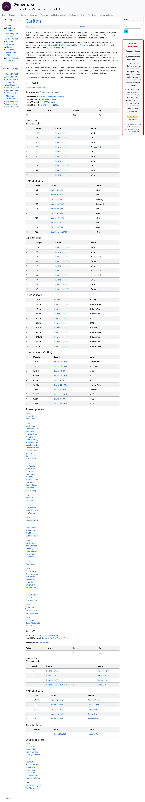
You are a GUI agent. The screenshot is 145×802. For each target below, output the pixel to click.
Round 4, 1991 (57, 199)
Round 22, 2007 (57, 208)
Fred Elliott (30, 431)
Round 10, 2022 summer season (60, 685)
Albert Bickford (31, 428)
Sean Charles (31, 595)
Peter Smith (30, 554)
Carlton (33, 21)
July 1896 (44, 102)
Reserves (10, 44)
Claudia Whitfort (32, 775)
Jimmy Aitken (31, 416)
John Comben (31, 546)
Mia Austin (30, 762)
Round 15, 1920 (61, 323)
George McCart (32, 448)
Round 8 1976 (12, 77)
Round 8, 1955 (61, 151)
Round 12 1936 (12, 107)
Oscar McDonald (32, 623)
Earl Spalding (31, 600)
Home (4, 15)
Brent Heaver (31, 597)
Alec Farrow (30, 500)
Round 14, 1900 (61, 313)
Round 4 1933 (12, 90)
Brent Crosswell (32, 574)
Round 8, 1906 (60, 318)
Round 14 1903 (12, 87)
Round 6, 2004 (61, 137)
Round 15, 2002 (57, 204)
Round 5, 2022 (52, 671)
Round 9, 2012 (60, 380)
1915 (39, 87)
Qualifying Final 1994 (59, 232)
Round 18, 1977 (62, 289)
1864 (40, 32)
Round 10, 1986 (62, 247)
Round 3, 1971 (57, 222)
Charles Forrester (62, 45)
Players (9, 47)
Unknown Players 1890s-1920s (12, 52)
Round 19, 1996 (57, 218)
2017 (81, 77)
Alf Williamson (31, 487)
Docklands (55, 92)
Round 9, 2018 (61, 133)
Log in (9, 798)
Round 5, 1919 (61, 256)
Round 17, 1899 (61, 304)
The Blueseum (31, 788)
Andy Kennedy (31, 445)
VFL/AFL (30, 27)
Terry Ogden (30, 507)
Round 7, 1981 (60, 399)
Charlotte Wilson (32, 778)
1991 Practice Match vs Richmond (12, 96)
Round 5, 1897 (46, 105)
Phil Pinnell (30, 579)
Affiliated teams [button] (58, 15)
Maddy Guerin (31, 752)
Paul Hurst (30, 564)
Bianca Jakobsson (32, 754)
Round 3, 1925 (61, 170)
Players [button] (23, 15)
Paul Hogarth (12, 85)
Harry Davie (30, 497)
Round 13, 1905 (61, 309)
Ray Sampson (12, 101)
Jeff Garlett (30, 620)
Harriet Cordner (32, 764)
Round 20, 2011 (62, 284)
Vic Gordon (30, 471)
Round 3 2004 (12, 74)
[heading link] (41, 83)
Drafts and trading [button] (76, 15)
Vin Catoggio (30, 571)
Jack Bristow (30, 468)
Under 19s (10, 60)
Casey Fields (103, 680)
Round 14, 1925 (62, 147)
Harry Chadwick (81, 45)
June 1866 (41, 96)
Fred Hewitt (30, 474)
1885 (52, 58)
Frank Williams (31, 510)
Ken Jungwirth (31, 548)
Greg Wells (30, 585)
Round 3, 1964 (61, 175)
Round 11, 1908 (61, 346)
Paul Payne (30, 576)
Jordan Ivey (30, 770)
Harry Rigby (30, 456)
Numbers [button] (92, 15)
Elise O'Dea (30, 772)
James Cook (30, 607)
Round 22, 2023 (60, 403)
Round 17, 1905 (62, 266)
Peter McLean (31, 551)
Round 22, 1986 (62, 270)
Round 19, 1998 (62, 165)
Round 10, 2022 (57, 714)
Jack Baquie (30, 426)
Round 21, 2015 (60, 394)
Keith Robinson (32, 536)
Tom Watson (30, 458)
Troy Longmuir (31, 613)
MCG (54, 99)
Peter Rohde (30, 582)
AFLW (82, 27)
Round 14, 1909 (61, 341)
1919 (44, 87)
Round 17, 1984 (61, 332)
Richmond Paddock (56, 96)
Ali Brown (29, 746)
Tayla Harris (30, 767)
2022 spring (53, 635)
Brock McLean (31, 625)
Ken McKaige (31, 533)
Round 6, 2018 (52, 675)
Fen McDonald (31, 479)
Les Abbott (30, 466)
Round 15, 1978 (62, 261)
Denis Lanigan (31, 418)
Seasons (9, 41)
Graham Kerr (31, 530)
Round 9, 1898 (60, 337)
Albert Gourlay (31, 439)
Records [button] (44, 15)
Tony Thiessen (31, 556)
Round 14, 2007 (57, 227)
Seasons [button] (13, 15)
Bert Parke (30, 453)
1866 (33, 87)
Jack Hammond (32, 442)
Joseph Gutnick (12, 58)
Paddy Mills (30, 482)
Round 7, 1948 (61, 161)
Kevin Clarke (30, 527)
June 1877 (45, 99)
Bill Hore (29, 477)
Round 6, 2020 (57, 718)
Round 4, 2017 (48, 638)
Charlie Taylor (31, 485)
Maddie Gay (30, 749)
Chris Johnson (31, 610)
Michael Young (31, 587)
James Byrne (49, 45)
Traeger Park (93, 718)
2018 (39, 635)
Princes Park (45, 92)
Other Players (12, 39)
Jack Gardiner (31, 434)
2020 (44, 635)
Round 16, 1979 (62, 280)
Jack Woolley (30, 490)
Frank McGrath (31, 520)
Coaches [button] (34, 15)
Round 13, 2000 (62, 252)
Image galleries (106, 15)
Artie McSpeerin (32, 450)
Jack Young (30, 513)
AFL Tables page (32, 785)
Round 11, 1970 (62, 275)
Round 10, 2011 (60, 371)
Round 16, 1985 (60, 366)
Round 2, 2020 (60, 389)
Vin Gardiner (30, 437)
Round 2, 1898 (61, 156)
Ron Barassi (30, 543)
